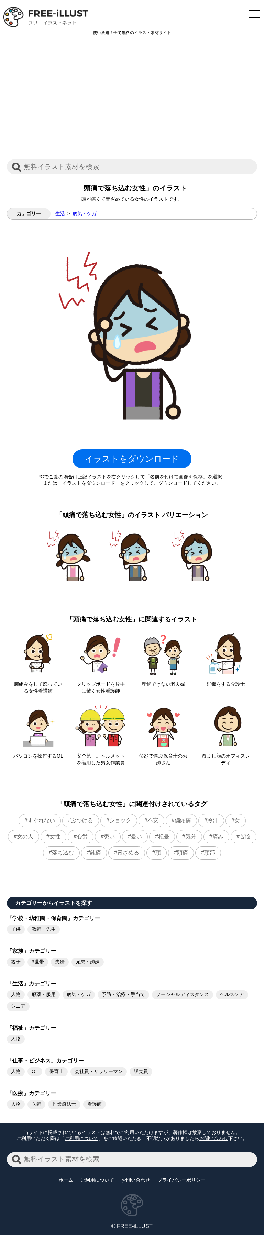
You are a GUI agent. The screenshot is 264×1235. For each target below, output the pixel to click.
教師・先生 (44, 929)
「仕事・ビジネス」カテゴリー (45, 1060)
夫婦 (60, 961)
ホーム (66, 1180)
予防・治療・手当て (123, 994)
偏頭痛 (183, 820)
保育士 (56, 1071)
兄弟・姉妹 (88, 961)
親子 (16, 961)
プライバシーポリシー (181, 1180)
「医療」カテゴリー (31, 1093)
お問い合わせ (213, 1138)
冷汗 (212, 820)
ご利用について (81, 1138)
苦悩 (245, 836)
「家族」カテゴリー (31, 951)
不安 (152, 820)
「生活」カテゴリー (31, 983)
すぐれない (41, 820)
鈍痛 (95, 853)
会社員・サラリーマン (99, 1071)
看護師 (94, 1104)
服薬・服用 (44, 994)
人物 (16, 994)
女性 (55, 836)
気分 (190, 836)
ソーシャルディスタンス (182, 994)
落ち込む (63, 853)
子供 (16, 929)
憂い (136, 836)
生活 (60, 213)
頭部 (209, 853)
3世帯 (38, 961)
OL (35, 1071)
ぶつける (82, 820)
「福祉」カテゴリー (31, 1028)
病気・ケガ (85, 213)
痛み (217, 836)
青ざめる (128, 853)
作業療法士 (64, 1104)
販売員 (141, 1071)
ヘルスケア (232, 994)
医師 (36, 1104)
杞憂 (163, 836)
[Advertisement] (132, 101)
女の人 (25, 836)
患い (109, 836)
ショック (120, 820)
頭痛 (182, 853)
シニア (18, 1006)
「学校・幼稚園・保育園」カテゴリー (53, 918)
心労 (82, 836)
